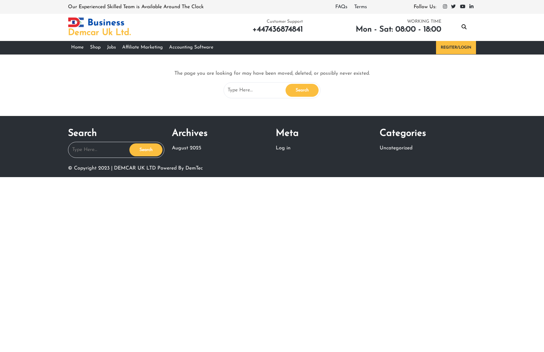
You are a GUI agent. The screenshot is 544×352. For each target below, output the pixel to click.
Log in (283, 148)
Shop (95, 47)
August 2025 (186, 148)
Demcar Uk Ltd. (99, 32)
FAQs (342, 6)
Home (77, 47)
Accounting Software (191, 47)
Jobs (111, 47)
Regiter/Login (456, 47)
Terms (360, 6)
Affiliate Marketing (142, 47)
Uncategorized (396, 148)
